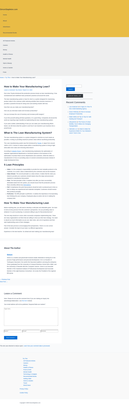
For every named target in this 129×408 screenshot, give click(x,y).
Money (5, 49)
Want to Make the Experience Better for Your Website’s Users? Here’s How (80, 131)
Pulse (4, 72)
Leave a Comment (9, 90)
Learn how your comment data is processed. (37, 346)
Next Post (4, 281)
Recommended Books (10, 33)
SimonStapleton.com (9, 9)
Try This (25, 358)
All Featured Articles (9, 41)
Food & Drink (27, 369)
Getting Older (27, 378)
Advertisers (6, 27)
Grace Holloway (74, 112)
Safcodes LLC (73, 129)
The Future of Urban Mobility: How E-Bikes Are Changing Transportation (80, 124)
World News (27, 385)
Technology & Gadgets (30, 374)
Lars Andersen (73, 106)
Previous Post (5, 279)
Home (5, 15)
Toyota (39, 143)
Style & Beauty (7, 63)
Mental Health (7, 58)
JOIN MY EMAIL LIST (74, 96)
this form (24, 300)
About (5, 21)
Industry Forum (16, 151)
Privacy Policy (24, 389)
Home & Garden (8, 67)
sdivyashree (72, 122)
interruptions (27, 185)
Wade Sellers (73, 117)
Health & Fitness (8, 54)
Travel (25, 383)
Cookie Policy (24, 392)
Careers (5, 45)
